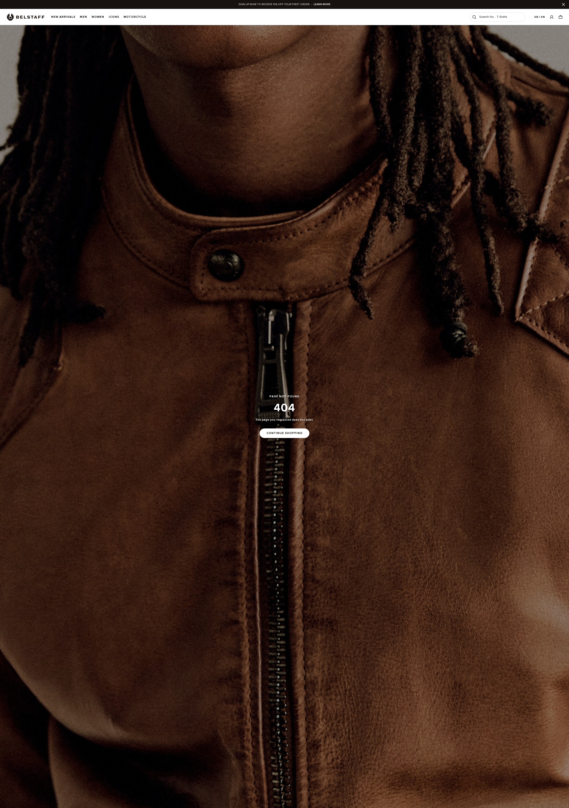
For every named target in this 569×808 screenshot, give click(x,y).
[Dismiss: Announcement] (563, 4)
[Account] (551, 17)
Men (83, 17)
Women (98, 17)
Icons (114, 17)
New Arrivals (63, 17)
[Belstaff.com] (25, 17)
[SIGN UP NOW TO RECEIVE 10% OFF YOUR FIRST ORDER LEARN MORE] (284, 4)
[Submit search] (474, 17)
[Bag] (560, 17)
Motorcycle (135, 17)
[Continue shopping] (284, 416)
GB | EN (539, 17)
